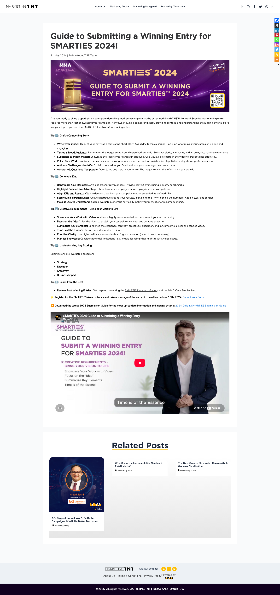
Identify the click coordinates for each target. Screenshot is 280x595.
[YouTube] (173, 569)
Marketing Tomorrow (173, 6)
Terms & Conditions (129, 575)
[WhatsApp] (266, 6)
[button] (272, 7)
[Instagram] (248, 6)
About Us (100, 6)
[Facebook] (254, 6)
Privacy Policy (151, 575)
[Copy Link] (276, 54)
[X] (276, 25)
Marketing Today (119, 6)
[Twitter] (260, 6)
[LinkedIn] (162, 569)
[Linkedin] (242, 6)
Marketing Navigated (145, 6)
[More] (276, 59)
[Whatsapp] (276, 39)
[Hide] (278, 64)
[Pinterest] (276, 35)
